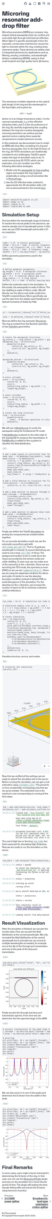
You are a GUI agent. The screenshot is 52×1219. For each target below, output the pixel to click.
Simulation (36, 531)
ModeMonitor (11, 435)
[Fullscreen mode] (34, 3)
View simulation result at (26, 907)
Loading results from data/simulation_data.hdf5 (26, 915)
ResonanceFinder (32, 1179)
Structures (41, 321)
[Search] (44, 3)
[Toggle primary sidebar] (3, 3)
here (43, 188)
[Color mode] (39, 3)
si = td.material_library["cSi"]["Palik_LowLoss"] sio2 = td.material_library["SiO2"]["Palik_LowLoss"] (26, 314)
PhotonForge (14, 179)
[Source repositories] (25, 4)
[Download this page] (30, 4)
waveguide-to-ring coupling (35, 170)
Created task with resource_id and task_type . (26, 814)
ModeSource (21, 428)
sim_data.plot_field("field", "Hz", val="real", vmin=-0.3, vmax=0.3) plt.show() (26, 964)
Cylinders (13, 326)
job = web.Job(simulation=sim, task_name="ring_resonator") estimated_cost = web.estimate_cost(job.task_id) (26, 808)
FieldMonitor (8, 440)
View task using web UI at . (32, 820)
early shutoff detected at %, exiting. (26, 891)
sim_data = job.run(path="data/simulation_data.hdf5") (26, 861)
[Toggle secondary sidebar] (48, 3)
